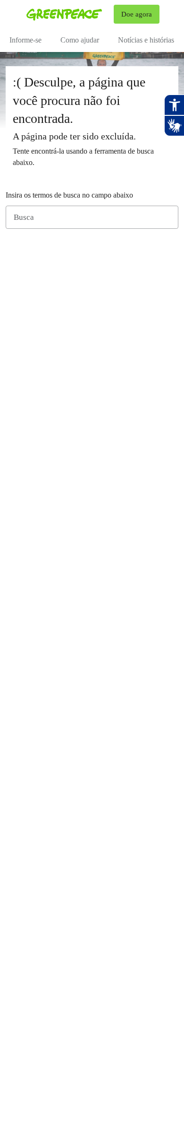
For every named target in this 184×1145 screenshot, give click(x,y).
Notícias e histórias (146, 40)
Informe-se (25, 40)
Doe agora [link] (136, 14)
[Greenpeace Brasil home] (68, 14)
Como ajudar (79, 40)
